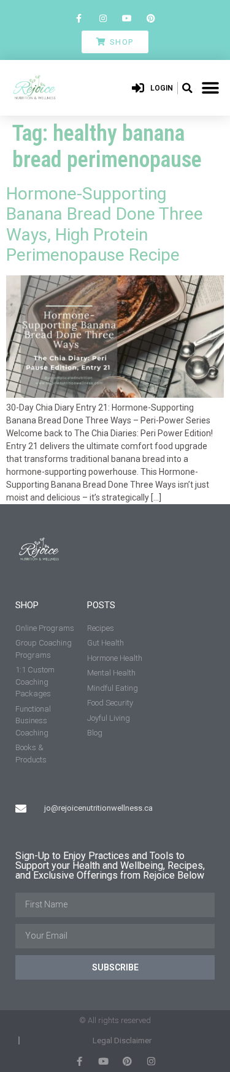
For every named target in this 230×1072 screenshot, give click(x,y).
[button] (187, 88)
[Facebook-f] (79, 18)
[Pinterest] (151, 18)
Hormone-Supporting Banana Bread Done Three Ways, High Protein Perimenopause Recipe (104, 225)
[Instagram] (103, 18)
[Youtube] (127, 18)
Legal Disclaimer (122, 1040)
